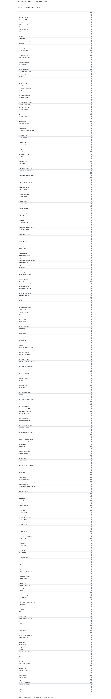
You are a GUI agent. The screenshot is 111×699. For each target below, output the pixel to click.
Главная (36, 1)
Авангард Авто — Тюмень (25, 1)
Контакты (45, 1)
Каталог (40, 1)
